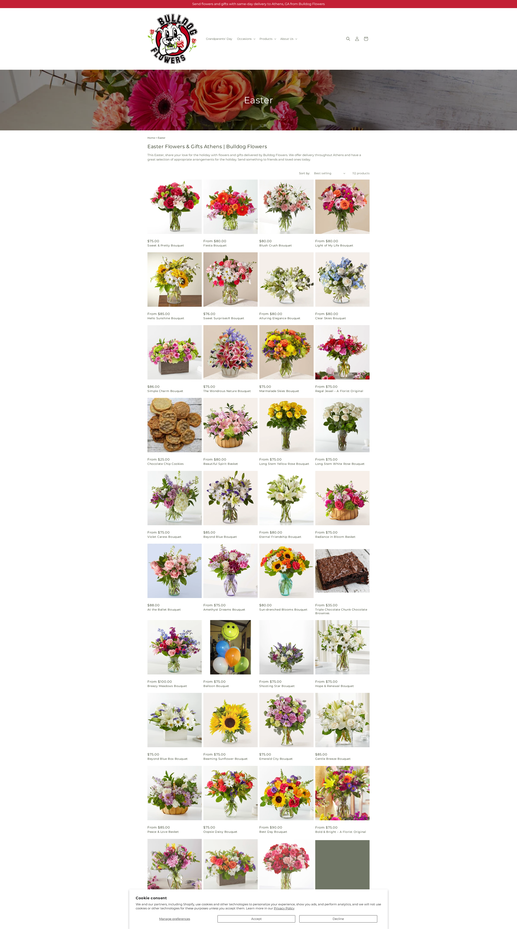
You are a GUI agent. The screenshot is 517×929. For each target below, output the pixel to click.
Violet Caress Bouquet (164, 537)
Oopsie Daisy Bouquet (220, 832)
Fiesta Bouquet (215, 245)
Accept (256, 919)
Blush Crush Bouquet (275, 245)
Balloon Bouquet (216, 686)
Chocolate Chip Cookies (165, 464)
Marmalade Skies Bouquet (279, 391)
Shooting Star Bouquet (277, 686)
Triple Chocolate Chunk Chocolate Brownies (341, 611)
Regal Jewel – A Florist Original (339, 391)
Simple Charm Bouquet (165, 391)
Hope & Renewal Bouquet (334, 686)
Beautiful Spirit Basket (220, 464)
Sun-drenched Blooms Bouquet (283, 609)
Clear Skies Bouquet (330, 318)
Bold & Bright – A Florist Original (340, 832)
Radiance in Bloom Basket (335, 537)
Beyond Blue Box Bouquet (167, 759)
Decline (338, 919)
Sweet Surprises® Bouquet (223, 318)
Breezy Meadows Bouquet (167, 686)
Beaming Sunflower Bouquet (225, 759)
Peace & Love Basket (163, 832)
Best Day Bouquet (273, 832)
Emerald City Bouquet (276, 759)
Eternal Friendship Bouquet (280, 537)
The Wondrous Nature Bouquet (227, 391)
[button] (246, 39)
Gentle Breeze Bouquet (333, 759)
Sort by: (304, 173)
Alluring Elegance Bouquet (280, 318)
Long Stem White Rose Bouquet (340, 464)
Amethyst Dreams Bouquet (224, 609)
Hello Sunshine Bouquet (165, 318)
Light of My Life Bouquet (334, 245)
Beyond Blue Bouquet (220, 537)
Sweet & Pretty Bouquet (165, 245)
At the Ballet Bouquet (164, 609)
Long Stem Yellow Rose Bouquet (284, 464)
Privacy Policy (284, 908)
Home (151, 137)
